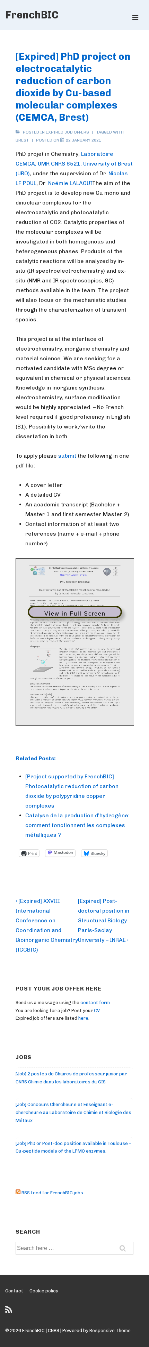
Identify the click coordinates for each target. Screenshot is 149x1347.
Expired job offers (67, 132)
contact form (95, 1002)
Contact (14, 1290)
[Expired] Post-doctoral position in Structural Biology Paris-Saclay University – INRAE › (103, 920)
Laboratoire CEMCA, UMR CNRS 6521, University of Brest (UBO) (74, 164)
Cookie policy (43, 1290)
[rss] (9, 1312)
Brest (22, 140)
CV (97, 1010)
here (83, 1018)
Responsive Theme (110, 1330)
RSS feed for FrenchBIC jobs (51, 1192)
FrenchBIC (32, 15)
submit (67, 455)
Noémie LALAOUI (70, 183)
